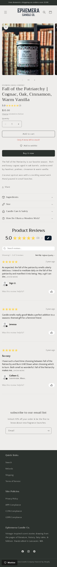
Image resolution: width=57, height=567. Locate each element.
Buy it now (28, 153)
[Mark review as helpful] (51, 291)
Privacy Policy (12, 499)
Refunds (9, 469)
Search (9, 462)
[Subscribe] (48, 430)
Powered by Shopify (42, 562)
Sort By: (38, 255)
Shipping (5, 114)
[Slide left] (22, 80)
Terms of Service (13, 481)
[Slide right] (35, 80)
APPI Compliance (13, 505)
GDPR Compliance (14, 517)
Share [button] (7, 187)
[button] (5, 12)
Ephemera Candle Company (24, 562)
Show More (12, 277)
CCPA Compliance (14, 511)
